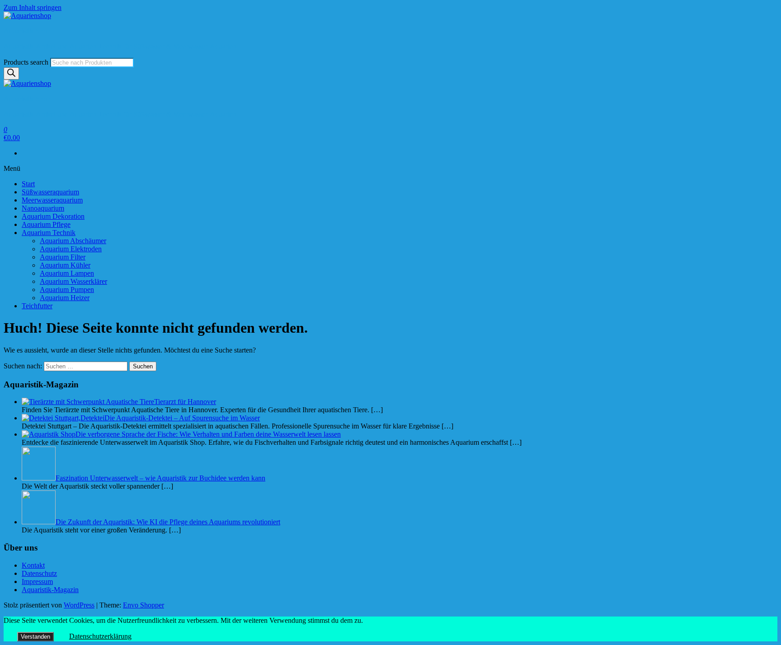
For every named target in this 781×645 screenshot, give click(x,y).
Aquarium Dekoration (53, 216)
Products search (26, 62)
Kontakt (33, 565)
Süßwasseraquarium (50, 192)
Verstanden (35, 636)
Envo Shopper (143, 605)
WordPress (79, 605)
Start (28, 184)
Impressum (37, 581)
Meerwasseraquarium (52, 200)
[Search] (11, 73)
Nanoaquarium (43, 208)
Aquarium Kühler (65, 265)
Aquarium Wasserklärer (73, 281)
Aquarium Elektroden (71, 249)
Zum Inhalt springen (32, 7)
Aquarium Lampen (67, 273)
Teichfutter (37, 306)
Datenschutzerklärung (100, 636)
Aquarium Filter (62, 257)
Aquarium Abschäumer (73, 241)
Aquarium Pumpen (67, 289)
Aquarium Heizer (64, 297)
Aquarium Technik (48, 232)
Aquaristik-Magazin (50, 589)
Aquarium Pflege (46, 224)
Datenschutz (39, 573)
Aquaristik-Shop (27, 31)
